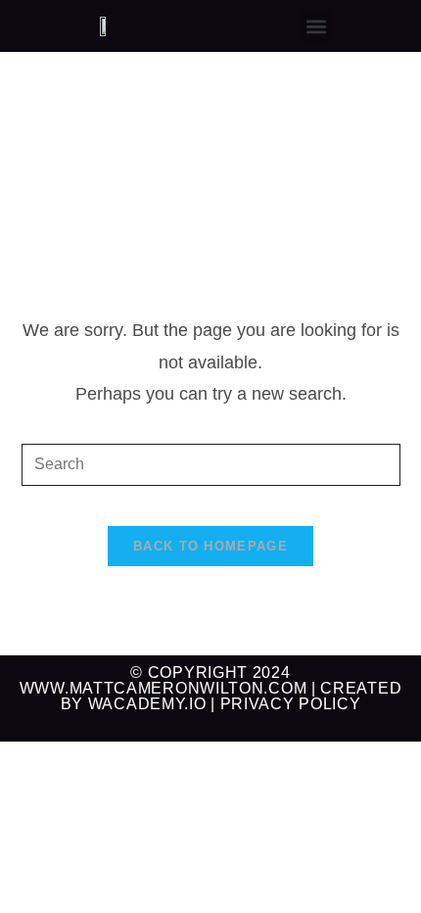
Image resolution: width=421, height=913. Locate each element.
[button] (316, 26)
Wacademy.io (147, 704)
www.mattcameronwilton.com (163, 688)
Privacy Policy (290, 704)
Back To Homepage (210, 546)
